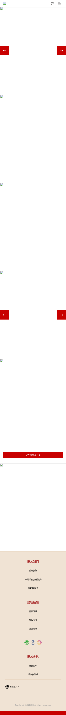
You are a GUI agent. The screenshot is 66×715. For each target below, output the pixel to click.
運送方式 (33, 629)
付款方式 (33, 620)
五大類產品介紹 (33, 455)
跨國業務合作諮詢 (33, 579)
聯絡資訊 (33, 570)
